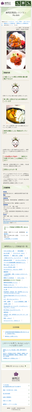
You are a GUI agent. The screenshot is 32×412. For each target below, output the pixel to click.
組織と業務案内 (7, 397)
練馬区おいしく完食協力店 (9, 23)
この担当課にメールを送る (11, 238)
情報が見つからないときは (15, 366)
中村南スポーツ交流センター (10, 358)
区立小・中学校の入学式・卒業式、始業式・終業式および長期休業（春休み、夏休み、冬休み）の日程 (15, 355)
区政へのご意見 (7, 400)
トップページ (11, 21)
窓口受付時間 (6, 393)
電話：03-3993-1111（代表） (10, 390)
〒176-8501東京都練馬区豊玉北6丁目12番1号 (12, 385)
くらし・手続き (18, 21)
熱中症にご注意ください (11, 336)
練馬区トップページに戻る (10, 404)
